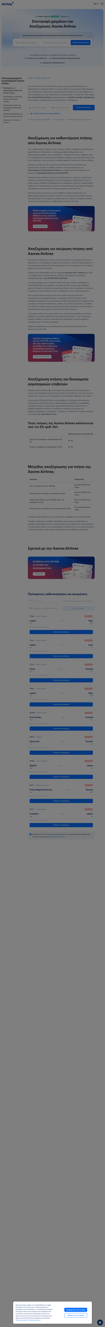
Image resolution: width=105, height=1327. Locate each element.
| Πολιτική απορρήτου (34, 1320)
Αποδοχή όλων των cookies (75, 1310)
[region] (52, 1313)
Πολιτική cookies (21, 1320)
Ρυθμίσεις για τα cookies (75, 1315)
